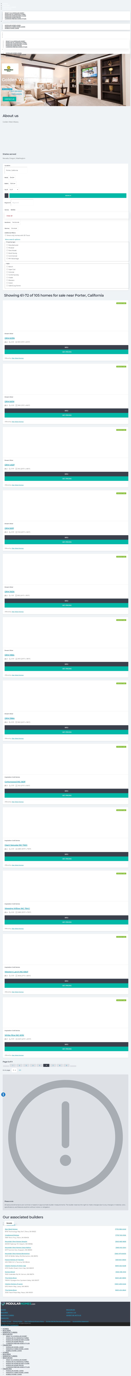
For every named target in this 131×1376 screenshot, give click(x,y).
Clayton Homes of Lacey (14, 1284)
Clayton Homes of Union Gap (15, 1266)
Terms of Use (6, 1321)
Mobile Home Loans (12, 28)
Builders (6, 5)
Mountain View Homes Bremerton (17, 1253)
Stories (7, 228)
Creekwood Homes (12, 1235)
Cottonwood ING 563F (15, 782)
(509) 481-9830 (120, 1278)
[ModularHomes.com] (18, 1304)
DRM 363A (9, 591)
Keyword (7, 202)
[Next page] (73, 1066)
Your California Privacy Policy (34, 1321)
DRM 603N (10, 338)
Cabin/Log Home (14, 286)
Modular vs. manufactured (15, 14)
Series (13, 210)
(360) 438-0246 (120, 1284)
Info (66, 347)
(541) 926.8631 (16, 91)
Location (7, 165)
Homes (5, 3)
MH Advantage (13, 259)
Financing (7, 21)
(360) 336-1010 (121, 1272)
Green (10, 283)
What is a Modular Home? (14, 13)
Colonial (11, 272)
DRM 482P (9, 465)
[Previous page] (6, 1066)
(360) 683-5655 (120, 1241)
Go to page (6, 1070)
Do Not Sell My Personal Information (58, 1321)
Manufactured (13, 245)
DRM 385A (9, 655)
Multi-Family (12, 253)
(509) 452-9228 (120, 1266)
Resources (7, 9)
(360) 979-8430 (120, 1253)
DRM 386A (9, 718)
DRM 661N (9, 401)
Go (20, 1070)
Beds (6, 177)
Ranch (10, 267)
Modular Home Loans (13, 25)
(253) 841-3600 (120, 1260)
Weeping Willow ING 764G (17, 908)
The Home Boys (11, 1278)
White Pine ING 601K (14, 1035)
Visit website (17, 94)
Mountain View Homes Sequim (16, 1241)
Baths (6, 183)
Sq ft (6, 189)
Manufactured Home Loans (15, 27)
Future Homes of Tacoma (14, 1260)
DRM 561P (9, 528)
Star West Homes (18, 358)
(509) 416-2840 (120, 1290)
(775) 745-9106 (120, 1235)
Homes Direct (10, 1272)
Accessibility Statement (81, 1321)
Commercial (12, 256)
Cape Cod (11, 269)
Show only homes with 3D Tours (18, 235)
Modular (11, 248)
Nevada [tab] (9, 1223)
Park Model (12, 250)
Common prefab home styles (15, 18)
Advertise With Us (73, 1315)
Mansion (11, 280)
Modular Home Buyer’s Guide (15, 16)
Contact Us (71, 1312)
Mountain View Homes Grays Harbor (18, 1247)
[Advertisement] (65, 137)
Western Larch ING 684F (16, 972)
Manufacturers (9, 7)
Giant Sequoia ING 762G (16, 845)
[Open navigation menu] (2, 60)
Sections (7, 222)
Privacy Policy (17, 1321)
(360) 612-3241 (121, 1247)
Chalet (10, 277)
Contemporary (13, 275)
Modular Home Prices (13, 17)
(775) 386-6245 (120, 1229)
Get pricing (67, 352)
